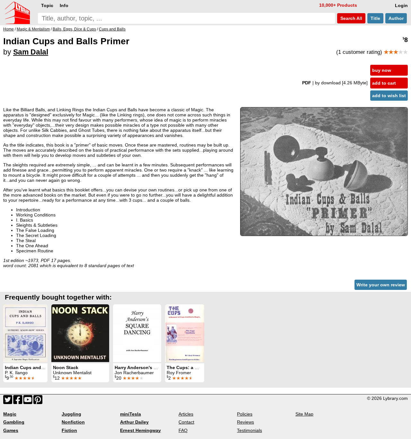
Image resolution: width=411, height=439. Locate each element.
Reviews (245, 422)
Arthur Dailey (134, 422)
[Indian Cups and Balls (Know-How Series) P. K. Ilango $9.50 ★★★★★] (25, 333)
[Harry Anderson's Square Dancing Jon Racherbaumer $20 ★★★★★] (137, 333)
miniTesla (130, 414)
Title (375, 18)
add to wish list (389, 95)
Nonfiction (73, 422)
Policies (244, 414)
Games (10, 430)
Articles (186, 414)
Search (350, 18)
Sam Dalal (30, 52)
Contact (186, 422)
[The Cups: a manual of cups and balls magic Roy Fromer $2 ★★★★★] (184, 333)
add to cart (384, 83)
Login (401, 5)
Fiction (69, 430)
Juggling (71, 414)
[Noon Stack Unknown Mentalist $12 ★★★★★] (80, 333)
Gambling (13, 422)
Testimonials (249, 430)
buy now (381, 70)
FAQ (183, 430)
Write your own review (380, 284)
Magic (9, 414)
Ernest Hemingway (140, 430)
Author (396, 18)
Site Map (304, 414)
